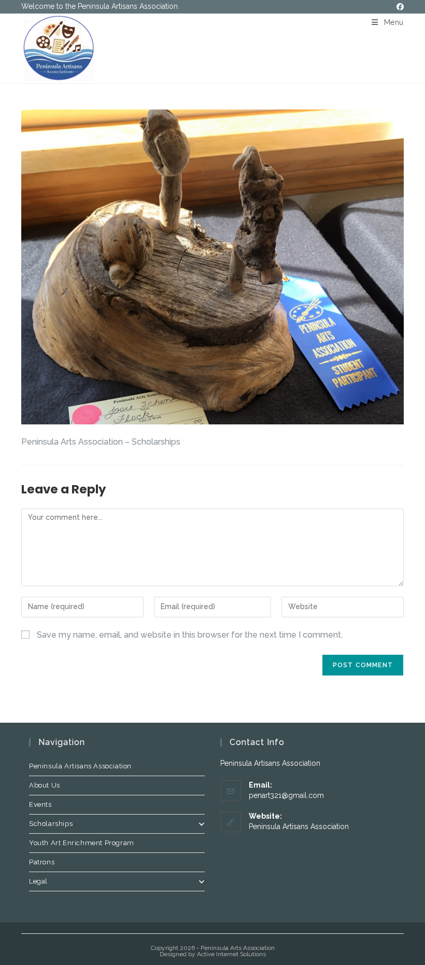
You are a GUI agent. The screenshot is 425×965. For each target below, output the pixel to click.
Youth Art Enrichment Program (81, 843)
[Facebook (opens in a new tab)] (398, 7)
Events (40, 804)
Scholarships (51, 824)
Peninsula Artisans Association (80, 766)
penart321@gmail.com (286, 795)
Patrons (41, 862)
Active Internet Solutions (231, 954)
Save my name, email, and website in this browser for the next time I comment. (190, 635)
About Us (44, 785)
